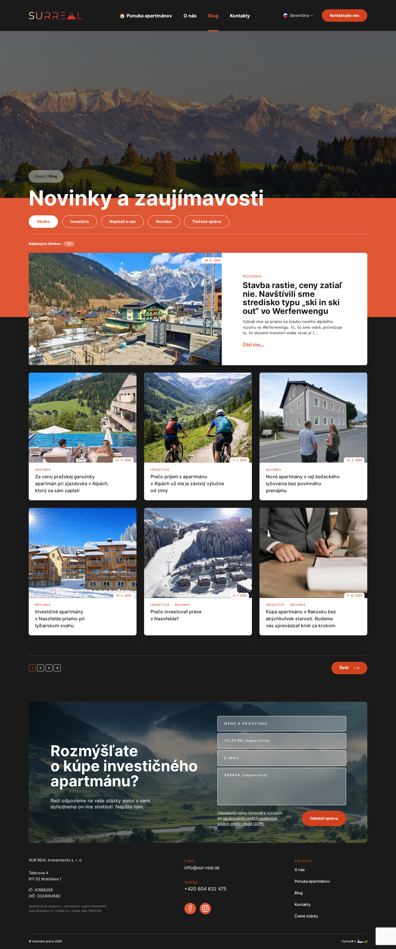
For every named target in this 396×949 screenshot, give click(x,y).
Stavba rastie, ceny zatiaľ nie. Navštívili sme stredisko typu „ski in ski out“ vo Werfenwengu (292, 298)
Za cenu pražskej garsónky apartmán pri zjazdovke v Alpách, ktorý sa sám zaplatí (72, 483)
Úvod (40, 176)
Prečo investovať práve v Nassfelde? (175, 615)
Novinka (164, 221)
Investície (79, 221)
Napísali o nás (123, 221)
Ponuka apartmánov (149, 15)
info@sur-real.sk (202, 867)
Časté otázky (306, 916)
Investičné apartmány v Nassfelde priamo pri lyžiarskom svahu (60, 618)
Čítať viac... (253, 344)
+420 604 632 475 (205, 889)
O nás (190, 15)
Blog (213, 15)
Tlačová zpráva (206, 221)
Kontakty (240, 15)
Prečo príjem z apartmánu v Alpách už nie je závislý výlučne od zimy (187, 483)
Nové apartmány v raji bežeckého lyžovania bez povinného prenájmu (303, 483)
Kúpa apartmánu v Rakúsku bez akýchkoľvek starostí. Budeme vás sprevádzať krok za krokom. (301, 618)
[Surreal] (56, 15)
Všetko (43, 221)
